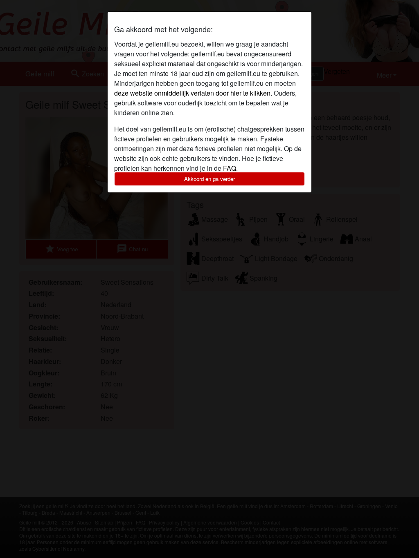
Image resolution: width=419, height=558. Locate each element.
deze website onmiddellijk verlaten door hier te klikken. (193, 93)
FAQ (229, 168)
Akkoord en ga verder (209, 179)
